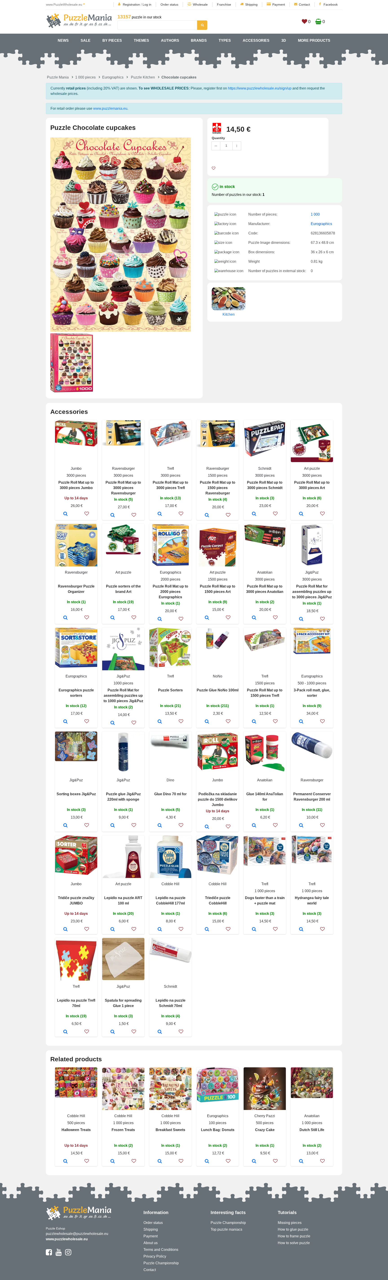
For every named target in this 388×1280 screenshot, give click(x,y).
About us (150, 1243)
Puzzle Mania (58, 77)
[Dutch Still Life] (301, 1161)
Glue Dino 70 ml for (170, 794)
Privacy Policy (154, 1256)
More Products (314, 40)
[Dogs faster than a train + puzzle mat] (254, 930)
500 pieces (76, 1123)
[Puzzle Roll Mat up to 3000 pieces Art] (301, 514)
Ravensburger (123, 468)
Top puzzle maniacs (226, 1229)
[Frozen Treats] (112, 1161)
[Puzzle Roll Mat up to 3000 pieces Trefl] (160, 514)
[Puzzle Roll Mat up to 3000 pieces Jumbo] (65, 514)
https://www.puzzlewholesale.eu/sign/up (259, 88)
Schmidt (264, 468)
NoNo (217, 676)
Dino (170, 780)
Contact (304, 4)
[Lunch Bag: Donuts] (207, 1161)
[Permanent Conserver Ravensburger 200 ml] (301, 826)
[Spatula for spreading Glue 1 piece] (112, 1032)
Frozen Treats (123, 1130)
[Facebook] (49, 1254)
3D (283, 40)
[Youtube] (58, 1254)
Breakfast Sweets (170, 1130)
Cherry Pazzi (264, 1116)
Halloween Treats (76, 1130)
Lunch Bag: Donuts (217, 1130)
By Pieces (112, 40)
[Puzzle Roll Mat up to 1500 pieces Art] (207, 618)
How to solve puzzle (294, 1243)
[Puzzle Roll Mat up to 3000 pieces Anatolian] (254, 618)
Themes (141, 40)
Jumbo (76, 468)
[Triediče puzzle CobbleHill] (207, 930)
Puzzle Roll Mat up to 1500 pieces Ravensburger (217, 488)
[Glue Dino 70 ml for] (160, 826)
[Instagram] (68, 1254)
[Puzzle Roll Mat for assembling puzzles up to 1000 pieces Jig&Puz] (112, 723)
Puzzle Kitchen (143, 77)
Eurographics (112, 77)
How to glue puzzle (293, 1229)
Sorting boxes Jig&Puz (76, 794)
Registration (131, 4)
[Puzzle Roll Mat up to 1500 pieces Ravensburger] (207, 515)
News (63, 40)
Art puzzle (312, 468)
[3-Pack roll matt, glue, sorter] (301, 722)
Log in (147, 4)
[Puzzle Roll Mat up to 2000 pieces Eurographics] (160, 619)
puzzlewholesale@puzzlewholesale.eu (77, 1234)
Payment (278, 4)
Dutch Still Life (312, 1130)
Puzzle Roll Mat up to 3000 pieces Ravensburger (123, 488)
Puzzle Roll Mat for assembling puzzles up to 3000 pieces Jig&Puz (312, 591)
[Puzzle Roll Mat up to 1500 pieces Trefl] (254, 722)
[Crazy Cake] (254, 1161)
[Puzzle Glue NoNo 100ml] (207, 722)
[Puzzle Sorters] (160, 722)
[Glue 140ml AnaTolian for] (254, 826)
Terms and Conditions (160, 1250)
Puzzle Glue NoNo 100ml (217, 690)
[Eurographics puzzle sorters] (65, 722)
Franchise (224, 4)
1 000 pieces (85, 77)
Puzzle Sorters (170, 690)
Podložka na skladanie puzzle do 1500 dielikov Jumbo (217, 799)
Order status (169, 4)
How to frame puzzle (294, 1236)
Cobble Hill (170, 884)
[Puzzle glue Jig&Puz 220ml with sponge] (112, 826)
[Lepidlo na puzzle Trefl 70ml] (65, 1032)
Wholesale (200, 4)
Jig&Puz (312, 572)
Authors (170, 40)
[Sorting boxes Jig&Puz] (65, 826)
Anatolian (264, 572)
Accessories (256, 40)
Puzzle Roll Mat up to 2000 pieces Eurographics (170, 591)
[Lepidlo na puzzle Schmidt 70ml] (160, 1032)
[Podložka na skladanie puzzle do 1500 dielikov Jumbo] (207, 827)
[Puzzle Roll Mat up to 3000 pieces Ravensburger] (112, 515)
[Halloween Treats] (65, 1161)
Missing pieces (290, 1223)
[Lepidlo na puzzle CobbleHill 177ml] (160, 930)
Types (225, 40)
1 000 (315, 214)
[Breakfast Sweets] (160, 1161)
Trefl (170, 468)
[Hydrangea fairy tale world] (301, 930)
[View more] (76, 445)
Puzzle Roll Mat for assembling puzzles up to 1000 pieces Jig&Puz (123, 695)
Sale (85, 40)
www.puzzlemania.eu (110, 108)
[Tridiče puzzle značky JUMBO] (65, 930)
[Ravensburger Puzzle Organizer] (65, 618)
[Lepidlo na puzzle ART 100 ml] (112, 930)
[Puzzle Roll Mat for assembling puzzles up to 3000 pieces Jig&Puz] (301, 619)
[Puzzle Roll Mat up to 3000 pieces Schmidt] (254, 514)
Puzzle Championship (161, 1263)
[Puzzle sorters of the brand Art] (112, 618)
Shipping (251, 4)
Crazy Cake (265, 1130)
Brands (199, 40)
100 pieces (217, 1123)
